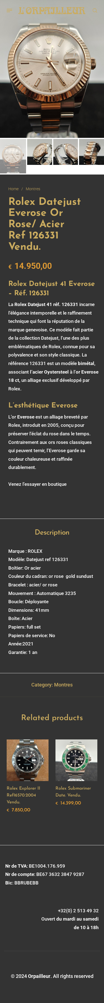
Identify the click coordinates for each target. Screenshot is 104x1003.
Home (13, 189)
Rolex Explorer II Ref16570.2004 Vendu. (23, 795)
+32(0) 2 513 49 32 (78, 910)
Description (52, 533)
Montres (33, 189)
